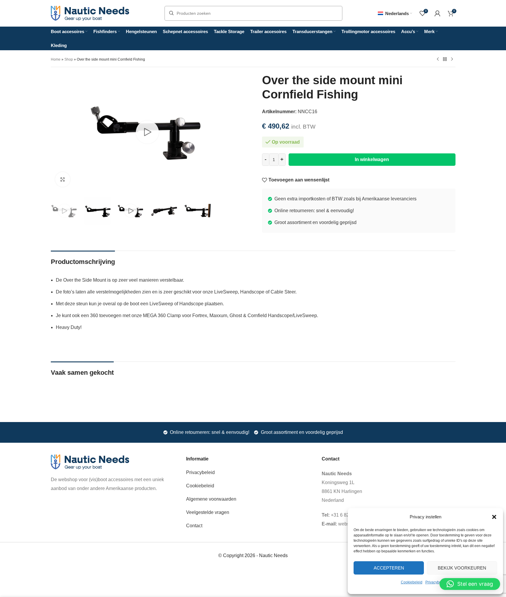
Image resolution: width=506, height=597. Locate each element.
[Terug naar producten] (444, 59)
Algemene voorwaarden (211, 499)
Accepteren (389, 567)
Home (56, 59)
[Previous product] (437, 59)
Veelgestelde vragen (207, 512)
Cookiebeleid (411, 582)
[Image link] (90, 461)
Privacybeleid (436, 582)
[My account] (437, 13)
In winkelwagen (372, 159)
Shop (68, 59)
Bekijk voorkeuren (462, 567)
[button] (494, 517)
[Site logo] (90, 12)
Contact (194, 525)
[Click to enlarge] (62, 179)
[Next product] (451, 59)
